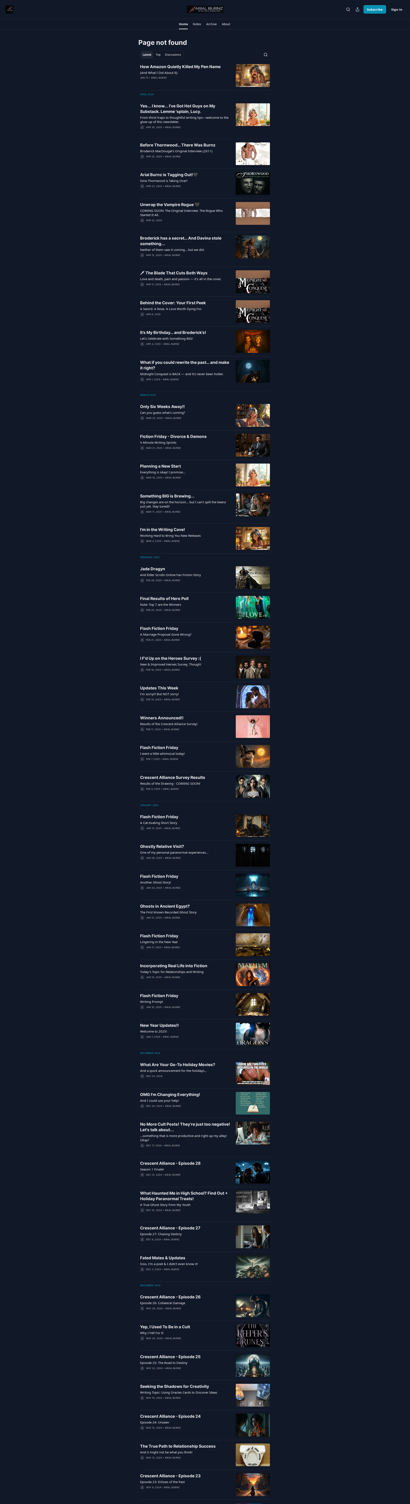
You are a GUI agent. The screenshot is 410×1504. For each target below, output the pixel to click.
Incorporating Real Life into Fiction (173, 965)
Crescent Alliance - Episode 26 (170, 1297)
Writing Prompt (151, 1001)
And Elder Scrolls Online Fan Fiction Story (170, 575)
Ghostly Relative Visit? (162, 846)
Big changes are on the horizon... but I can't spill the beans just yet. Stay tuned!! (183, 504)
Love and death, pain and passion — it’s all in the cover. (180, 279)
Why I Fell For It (151, 1333)
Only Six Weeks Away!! (162, 406)
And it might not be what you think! (166, 1452)
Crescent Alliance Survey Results (172, 777)
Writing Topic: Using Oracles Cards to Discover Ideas (178, 1392)
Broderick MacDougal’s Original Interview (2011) (176, 151)
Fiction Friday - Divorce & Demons (173, 436)
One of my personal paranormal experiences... (174, 852)
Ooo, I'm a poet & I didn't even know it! (169, 1264)
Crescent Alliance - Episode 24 (170, 1416)
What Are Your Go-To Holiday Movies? (177, 1064)
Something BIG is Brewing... (167, 496)
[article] (205, 75)
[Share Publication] (357, 9)
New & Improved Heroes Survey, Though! (170, 664)
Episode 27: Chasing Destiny (161, 1234)
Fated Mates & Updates (162, 1257)
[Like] (143, 260)
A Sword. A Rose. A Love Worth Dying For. (171, 309)
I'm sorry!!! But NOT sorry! (159, 694)
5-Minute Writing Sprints (158, 442)
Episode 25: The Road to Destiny (163, 1363)
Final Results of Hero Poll (164, 598)
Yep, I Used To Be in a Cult (165, 1326)
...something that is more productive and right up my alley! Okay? (183, 1138)
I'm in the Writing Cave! (162, 529)
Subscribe (375, 9)
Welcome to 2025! (153, 1031)
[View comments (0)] (173, 83)
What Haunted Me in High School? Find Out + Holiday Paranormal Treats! (184, 1196)
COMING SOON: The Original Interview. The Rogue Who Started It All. (181, 212)
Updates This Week (159, 688)
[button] (183, 24)
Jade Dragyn (152, 568)
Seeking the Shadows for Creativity (174, 1386)
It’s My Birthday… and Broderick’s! (173, 332)
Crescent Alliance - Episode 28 (170, 1163)
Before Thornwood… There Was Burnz (177, 145)
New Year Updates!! (159, 1025)
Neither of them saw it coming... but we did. (172, 249)
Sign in (396, 9)
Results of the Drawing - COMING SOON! (170, 783)
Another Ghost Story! (155, 882)
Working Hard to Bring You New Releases (170, 535)
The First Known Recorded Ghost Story (168, 912)
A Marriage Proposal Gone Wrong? (166, 634)
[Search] (348, 9)
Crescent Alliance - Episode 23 (170, 1475)
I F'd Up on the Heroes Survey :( (170, 658)
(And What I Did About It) (158, 72)
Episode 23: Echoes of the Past (162, 1482)
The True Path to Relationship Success (178, 1446)
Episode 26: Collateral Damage (162, 1303)
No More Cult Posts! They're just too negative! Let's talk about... (185, 1127)
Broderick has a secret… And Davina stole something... (180, 241)
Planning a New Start (160, 466)
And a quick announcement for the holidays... (173, 1070)
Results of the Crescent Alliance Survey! (169, 724)
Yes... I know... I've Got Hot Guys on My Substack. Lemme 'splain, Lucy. (177, 109)
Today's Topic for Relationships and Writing (172, 972)
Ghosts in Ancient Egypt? (165, 906)
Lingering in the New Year (159, 942)
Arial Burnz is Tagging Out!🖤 (169, 174)
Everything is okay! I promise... (162, 472)
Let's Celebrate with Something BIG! (166, 338)
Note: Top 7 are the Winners (160, 604)
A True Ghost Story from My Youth (165, 1205)
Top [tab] (158, 55)
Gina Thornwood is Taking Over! (163, 180)
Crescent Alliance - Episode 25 (170, 1356)
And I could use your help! (159, 1100)
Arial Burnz (159, 77)
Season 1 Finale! (152, 1169)
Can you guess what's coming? (162, 412)
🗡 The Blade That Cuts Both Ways (174, 273)
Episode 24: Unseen (154, 1422)
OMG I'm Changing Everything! (170, 1094)
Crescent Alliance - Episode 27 (170, 1228)
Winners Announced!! (161, 717)
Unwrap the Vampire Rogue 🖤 (170, 204)
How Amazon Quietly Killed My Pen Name (180, 66)
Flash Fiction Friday (159, 628)
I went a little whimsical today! (162, 753)
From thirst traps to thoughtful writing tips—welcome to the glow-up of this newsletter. (184, 119)
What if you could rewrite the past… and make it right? (184, 365)
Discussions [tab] (173, 55)
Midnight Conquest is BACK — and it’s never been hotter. (181, 374)
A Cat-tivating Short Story (158, 823)
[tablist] (161, 54)
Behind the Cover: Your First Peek (173, 302)
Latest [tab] (147, 55)
